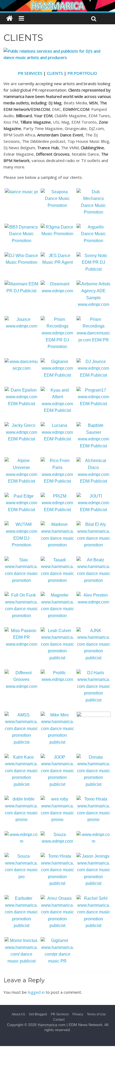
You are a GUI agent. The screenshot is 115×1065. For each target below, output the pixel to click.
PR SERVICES (30, 73)
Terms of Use (96, 1014)
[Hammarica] (57, 3)
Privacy (77, 1014)
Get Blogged (38, 1014)
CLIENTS (55, 73)
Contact (58, 1019)
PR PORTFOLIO (82, 73)
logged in (36, 992)
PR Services (60, 1014)
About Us (18, 1014)
